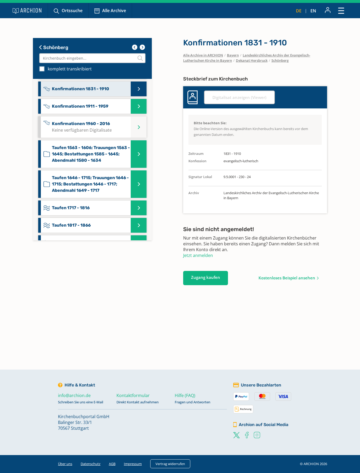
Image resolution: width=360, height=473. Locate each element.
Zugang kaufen (205, 277)
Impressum (133, 463)
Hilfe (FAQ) (185, 395)
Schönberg (55, 47)
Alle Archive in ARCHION (203, 55)
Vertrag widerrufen (170, 463)
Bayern (233, 55)
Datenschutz (90, 463)
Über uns (65, 463)
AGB (112, 463)
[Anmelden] (327, 10)
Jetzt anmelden (198, 255)
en (313, 11)
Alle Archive (114, 10)
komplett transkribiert (70, 69)
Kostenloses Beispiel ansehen (287, 277)
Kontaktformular (133, 395)
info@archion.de (74, 395)
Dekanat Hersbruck (251, 60)
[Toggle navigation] (341, 10)
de (298, 11)
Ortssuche (72, 10)
